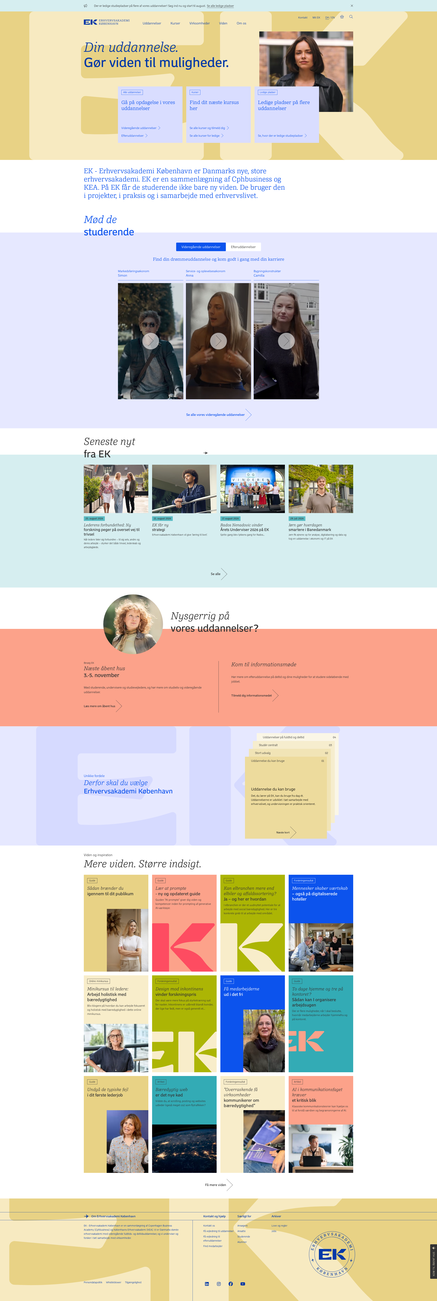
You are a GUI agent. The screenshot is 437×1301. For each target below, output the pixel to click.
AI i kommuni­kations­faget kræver (317, 1095)
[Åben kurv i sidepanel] (342, 17)
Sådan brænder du (110, 891)
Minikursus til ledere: (107, 994)
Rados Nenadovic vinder (244, 527)
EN (333, 17)
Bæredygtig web (172, 1092)
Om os (241, 23)
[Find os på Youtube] (242, 1283)
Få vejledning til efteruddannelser (212, 1238)
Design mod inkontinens (179, 991)
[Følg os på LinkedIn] (206, 1283)
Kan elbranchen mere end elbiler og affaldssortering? (250, 894)
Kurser (175, 23)
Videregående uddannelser (200, 247)
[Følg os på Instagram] (218, 1283)
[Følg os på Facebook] (230, 1283)
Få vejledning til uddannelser (218, 1231)
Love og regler (279, 1225)
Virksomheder (199, 23)
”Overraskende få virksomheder (241, 1097)
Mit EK (316, 17)
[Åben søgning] (351, 17)
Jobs (274, 1231)
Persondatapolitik (93, 1282)
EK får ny (160, 527)
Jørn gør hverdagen (310, 527)
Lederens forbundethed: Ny (112, 529)
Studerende (243, 1236)
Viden (223, 23)
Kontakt (302, 17)
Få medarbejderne (241, 991)
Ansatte (241, 1231)
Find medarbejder (212, 1246)
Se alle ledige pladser (220, 6)
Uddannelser (152, 23)
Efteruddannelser (243, 247)
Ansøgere (242, 1225)
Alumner (242, 1242)
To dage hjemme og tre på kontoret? (317, 996)
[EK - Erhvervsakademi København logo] (109, 21)
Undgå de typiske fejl (107, 1092)
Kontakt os (209, 1225)
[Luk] (352, 6)
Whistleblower (113, 1282)
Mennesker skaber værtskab (320, 894)
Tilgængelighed (133, 1282)
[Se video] (150, 341)
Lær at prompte (178, 891)
